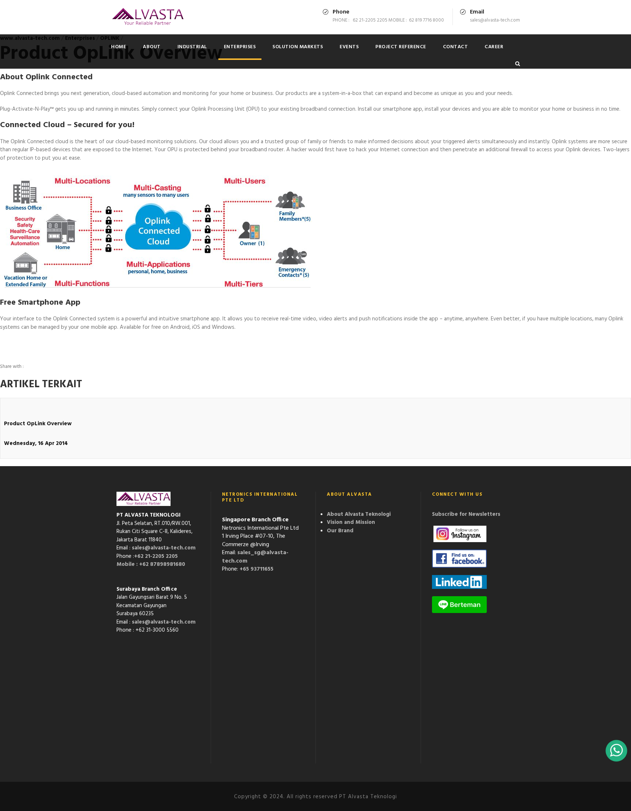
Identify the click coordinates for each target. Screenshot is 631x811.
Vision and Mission (351, 522)
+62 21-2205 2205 (156, 556)
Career (494, 47)
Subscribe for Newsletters (466, 514)
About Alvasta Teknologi (359, 514)
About (152, 47)
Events (349, 47)
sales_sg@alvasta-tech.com (255, 557)
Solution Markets (297, 47)
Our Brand (340, 530)
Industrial (192, 47)
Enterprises (240, 47)
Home (118, 47)
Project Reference (400, 47)
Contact (455, 47)
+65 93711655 (257, 569)
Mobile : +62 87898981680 (150, 564)
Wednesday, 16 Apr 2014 (36, 443)
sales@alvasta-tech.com (164, 548)
